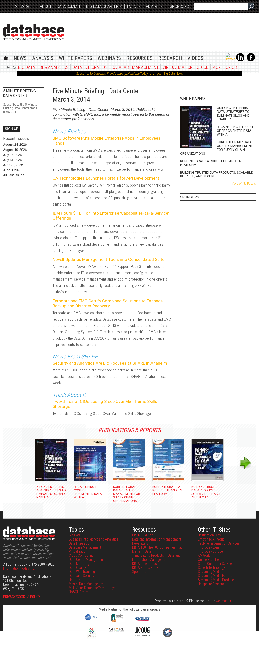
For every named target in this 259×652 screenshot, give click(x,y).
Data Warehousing (82, 572)
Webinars (109, 58)
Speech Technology (211, 568)
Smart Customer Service (215, 564)
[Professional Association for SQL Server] (91, 638)
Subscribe (25, 6)
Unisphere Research (211, 584)
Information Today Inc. (19, 568)
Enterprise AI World (211, 539)
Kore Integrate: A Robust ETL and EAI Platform (211, 163)
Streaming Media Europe (215, 576)
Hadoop (74, 580)
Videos (195, 58)
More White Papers (243, 183)
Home (5, 57)
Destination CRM (209, 535)
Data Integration (90, 67)
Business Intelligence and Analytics (93, 539)
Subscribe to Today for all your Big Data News (129, 74)
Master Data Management (87, 584)
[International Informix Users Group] (117, 621)
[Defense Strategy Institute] (167, 636)
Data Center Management (86, 559)
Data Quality (77, 568)
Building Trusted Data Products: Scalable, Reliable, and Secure (216, 174)
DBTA (33, 32)
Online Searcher (209, 559)
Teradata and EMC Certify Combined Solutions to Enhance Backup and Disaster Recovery (108, 303)
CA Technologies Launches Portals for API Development (106, 178)
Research (170, 58)
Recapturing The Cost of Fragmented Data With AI (235, 130)
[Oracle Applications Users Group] (142, 621)
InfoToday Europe (210, 551)
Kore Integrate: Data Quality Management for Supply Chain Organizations (216, 147)
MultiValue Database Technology (92, 588)
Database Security (81, 576)
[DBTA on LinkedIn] (240, 60)
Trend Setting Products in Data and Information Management (156, 557)
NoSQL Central (79, 592)
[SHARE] (116, 630)
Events (134, 6)
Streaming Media (209, 572)
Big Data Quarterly (104, 6)
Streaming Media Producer (216, 580)
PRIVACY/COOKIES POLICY (21, 597)
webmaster (223, 601)
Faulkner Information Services (219, 543)
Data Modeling (79, 564)
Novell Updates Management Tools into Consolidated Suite (108, 259)
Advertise (155, 6)
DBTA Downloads (144, 564)
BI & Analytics (54, 67)
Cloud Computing (81, 555)
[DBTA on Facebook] (251, 60)
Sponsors (179, 6)
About (46, 6)
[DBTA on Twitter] (230, 59)
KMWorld (204, 555)
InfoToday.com (208, 547)
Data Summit (69, 6)
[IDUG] (91, 620)
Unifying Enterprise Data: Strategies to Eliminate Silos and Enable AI (233, 113)
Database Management (135, 67)
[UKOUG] (142, 635)
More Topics (224, 67)
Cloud (203, 67)
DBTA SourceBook (145, 568)
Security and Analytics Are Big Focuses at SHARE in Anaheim (110, 363)
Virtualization (177, 67)
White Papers (75, 58)
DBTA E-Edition (142, 535)
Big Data (26, 67)
